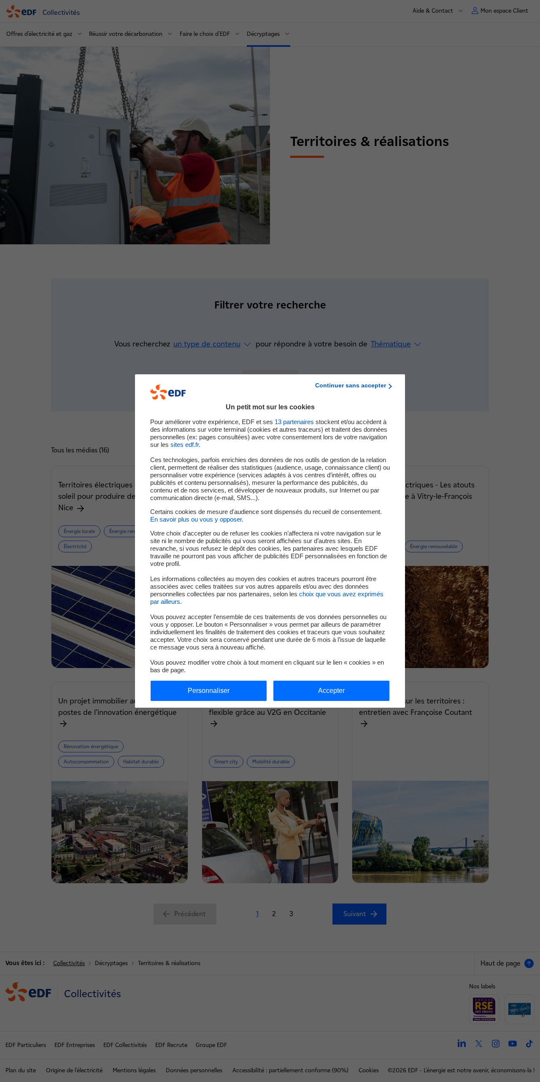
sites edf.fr (184, 444)
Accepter (331, 690)
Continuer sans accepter (350, 385)
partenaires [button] (294, 421)
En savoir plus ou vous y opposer (196, 519)
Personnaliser (209, 690)
